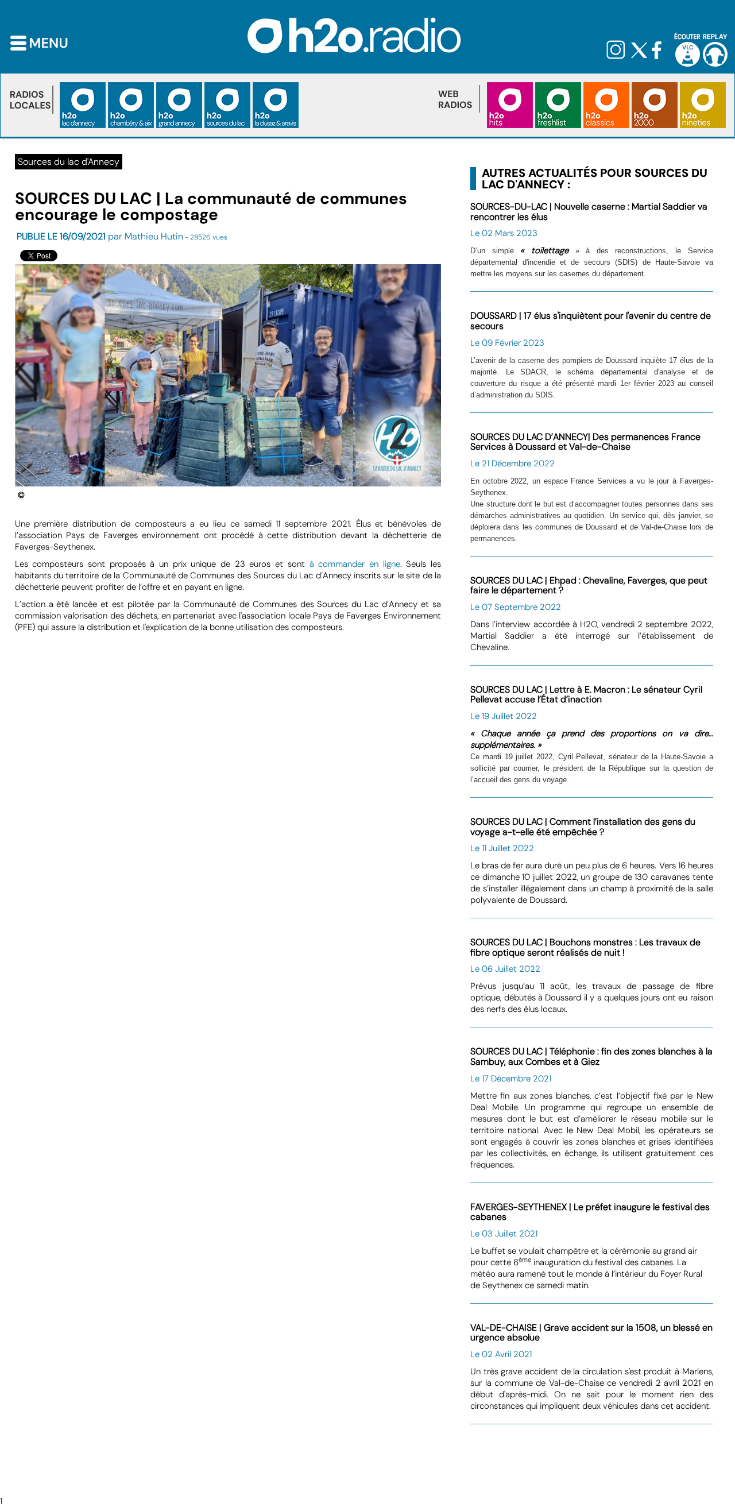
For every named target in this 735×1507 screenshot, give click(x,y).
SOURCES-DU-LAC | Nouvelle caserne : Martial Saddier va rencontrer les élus (588, 211)
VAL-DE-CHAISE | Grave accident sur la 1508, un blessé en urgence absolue (591, 1332)
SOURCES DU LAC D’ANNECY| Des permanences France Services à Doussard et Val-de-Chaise (585, 442)
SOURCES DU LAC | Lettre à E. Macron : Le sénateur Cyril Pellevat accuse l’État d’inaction (586, 694)
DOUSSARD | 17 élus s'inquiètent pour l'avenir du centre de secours (590, 321)
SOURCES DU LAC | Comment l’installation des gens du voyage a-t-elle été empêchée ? (582, 827)
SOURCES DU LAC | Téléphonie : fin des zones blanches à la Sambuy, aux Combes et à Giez (591, 1056)
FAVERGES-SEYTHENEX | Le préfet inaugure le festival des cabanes (590, 1212)
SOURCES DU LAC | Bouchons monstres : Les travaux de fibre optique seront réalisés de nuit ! (585, 947)
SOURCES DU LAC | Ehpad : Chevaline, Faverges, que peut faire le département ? (588, 585)
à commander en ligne (355, 564)
